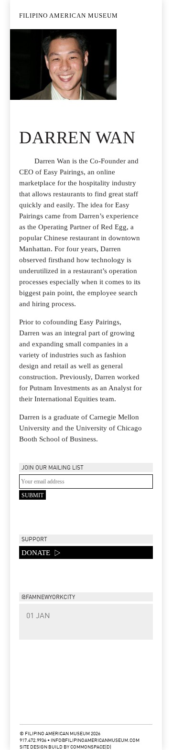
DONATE (37, 553)
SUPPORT (34, 540)
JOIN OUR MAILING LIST (53, 468)
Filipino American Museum (68, 15)
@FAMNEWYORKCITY (48, 597)
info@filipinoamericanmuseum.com (95, 740)
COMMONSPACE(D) (90, 747)
